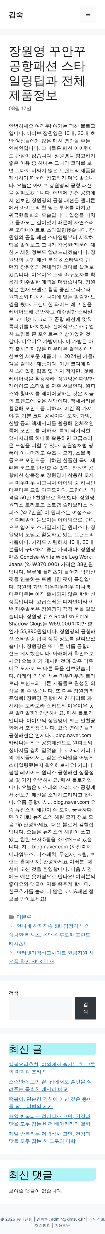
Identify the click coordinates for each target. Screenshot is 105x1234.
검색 (14, 993)
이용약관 (63, 1225)
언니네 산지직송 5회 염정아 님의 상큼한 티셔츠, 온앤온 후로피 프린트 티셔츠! (49, 935)
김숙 (16, 14)
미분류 (24, 917)
